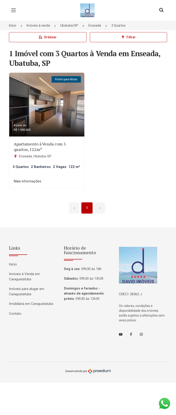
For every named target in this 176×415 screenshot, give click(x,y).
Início (12, 25)
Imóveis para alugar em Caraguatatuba (26, 291)
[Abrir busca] (161, 10)
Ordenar (50, 37)
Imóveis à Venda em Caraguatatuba (24, 276)
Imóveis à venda (38, 25)
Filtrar (131, 37)
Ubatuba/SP (69, 25)
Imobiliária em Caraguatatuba (31, 304)
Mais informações (27, 181)
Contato (15, 314)
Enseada (94, 25)
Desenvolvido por (76, 371)
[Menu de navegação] (14, 10)
